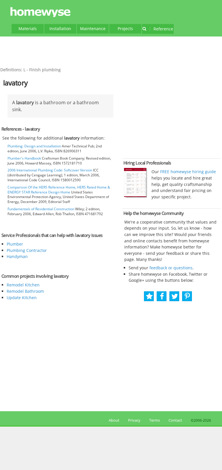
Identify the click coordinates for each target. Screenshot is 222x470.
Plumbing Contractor (27, 250)
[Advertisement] (111, 51)
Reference (161, 29)
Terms (154, 420)
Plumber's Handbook (24, 158)
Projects (125, 28)
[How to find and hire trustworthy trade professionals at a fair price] (135, 196)
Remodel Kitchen (23, 285)
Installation (60, 28)
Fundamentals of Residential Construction (41, 208)
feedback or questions (171, 267)
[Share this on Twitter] (174, 296)
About (113, 420)
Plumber (15, 244)
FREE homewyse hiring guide (187, 171)
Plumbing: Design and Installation (34, 146)
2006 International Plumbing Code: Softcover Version (50, 170)
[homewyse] (41, 12)
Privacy (134, 420)
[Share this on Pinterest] (187, 296)
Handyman (17, 256)
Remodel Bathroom (25, 291)
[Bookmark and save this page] (149, 296)
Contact (175, 420)
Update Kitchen (22, 297)
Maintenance (93, 28)
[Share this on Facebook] (162, 296)
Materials (27, 28)
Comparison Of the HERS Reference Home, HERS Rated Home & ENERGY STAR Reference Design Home (59, 190)
